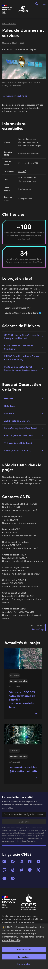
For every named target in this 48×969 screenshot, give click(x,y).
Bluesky (21, 870)
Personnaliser (24, 964)
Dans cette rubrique (16, 95)
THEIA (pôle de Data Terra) (18, 443)
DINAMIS (9, 413)
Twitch (4, 870)
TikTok (30, 861)
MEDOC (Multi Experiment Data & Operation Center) (21, 358)
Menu (44, 3)
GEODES (8, 398)
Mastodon (30, 870)
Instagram (4, 861)
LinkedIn (21, 861)
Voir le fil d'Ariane (9, 23)
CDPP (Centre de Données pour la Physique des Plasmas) (21, 336)
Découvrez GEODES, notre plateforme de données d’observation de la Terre (22, 699)
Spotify (13, 878)
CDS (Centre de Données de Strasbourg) (18, 347)
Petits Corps (38, 629)
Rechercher (36, 3)
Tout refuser (24, 956)
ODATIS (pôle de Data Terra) (18, 435)
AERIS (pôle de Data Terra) (17, 420)
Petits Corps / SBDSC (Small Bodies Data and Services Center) (21, 368)
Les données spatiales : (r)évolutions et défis (23, 769)
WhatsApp (4, 878)
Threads (13, 870)
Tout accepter (24, 949)
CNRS (21, 171)
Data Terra (9, 406)
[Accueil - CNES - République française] (28, 901)
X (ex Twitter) (38, 870)
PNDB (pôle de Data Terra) (17, 450)
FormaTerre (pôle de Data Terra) (20, 428)
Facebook (13, 861)
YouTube (38, 861)
